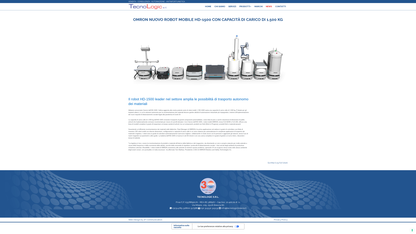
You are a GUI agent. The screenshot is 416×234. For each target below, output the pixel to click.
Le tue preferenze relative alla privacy (215, 226)
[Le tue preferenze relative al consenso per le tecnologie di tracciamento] (412, 230)
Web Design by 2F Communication (145, 220)
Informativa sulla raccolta (181, 226)
